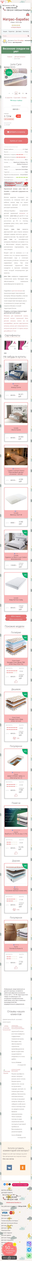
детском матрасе (17, 291)
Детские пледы (6, 1237)
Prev (6, 77)
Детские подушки (6, 1233)
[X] (10, 1184)
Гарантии (11, 31)
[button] (13, 383)
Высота (21, 668)
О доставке (17, 97)
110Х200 (13, 565)
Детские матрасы (6, 1218)
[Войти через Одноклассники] (22, 1167)
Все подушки (16, 616)
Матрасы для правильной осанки (16, 316)
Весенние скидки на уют (16, 50)
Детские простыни (7, 1225)
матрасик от (23, 213)
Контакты (26, 31)
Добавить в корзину (17, 132)
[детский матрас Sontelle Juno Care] (15, 77)
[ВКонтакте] (5, 1184)
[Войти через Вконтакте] (9, 1167)
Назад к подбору (17, 100)
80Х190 (13, 395)
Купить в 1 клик (16, 141)
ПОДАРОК (9, 1257)
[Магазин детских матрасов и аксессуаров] (16, 19)
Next (24, 77)
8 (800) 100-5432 (11, 7)
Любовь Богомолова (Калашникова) (18, 1027)
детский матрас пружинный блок (16, 318)
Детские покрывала (7, 1240)
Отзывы (24, 97)
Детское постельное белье (9, 1223)
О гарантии (8, 97)
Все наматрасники (16, 619)
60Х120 (15, 109)
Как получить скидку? (20, 1185)
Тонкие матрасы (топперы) (9, 1220)
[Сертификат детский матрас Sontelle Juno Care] (10, 346)
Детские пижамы (6, 1228)
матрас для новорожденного (19, 326)
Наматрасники (5, 1230)
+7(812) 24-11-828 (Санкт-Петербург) (18, 10)
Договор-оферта (7, 1192)
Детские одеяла (6, 1235)
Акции (5, 31)
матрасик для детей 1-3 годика (13, 328)
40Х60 (12, 523)
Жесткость (9, 668)
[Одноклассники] (7, 1184)
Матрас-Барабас (6, 1190)
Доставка (18, 31)
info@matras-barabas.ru (13, 1202)
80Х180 (13, 438)
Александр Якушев (16, 1070)
